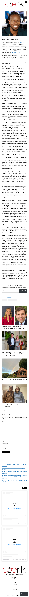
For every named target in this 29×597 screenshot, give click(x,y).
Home (14, 582)
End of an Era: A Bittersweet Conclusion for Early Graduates (13, 405)
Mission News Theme (10, 595)
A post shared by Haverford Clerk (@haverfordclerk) (14, 523)
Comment (3, 421)
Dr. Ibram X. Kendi (12, 47)
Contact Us (14, 587)
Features (22, 42)
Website (3, 445)
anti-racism (4, 299)
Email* (3, 441)
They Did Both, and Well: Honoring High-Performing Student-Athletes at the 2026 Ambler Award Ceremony (13, 353)
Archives (14, 591)
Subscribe (23, 290)
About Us (14, 584)
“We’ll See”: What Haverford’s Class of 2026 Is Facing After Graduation (14, 380)
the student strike (16, 52)
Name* (3, 436)
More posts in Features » (22, 303)
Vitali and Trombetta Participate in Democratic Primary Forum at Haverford (13, 327)
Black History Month (12, 299)
